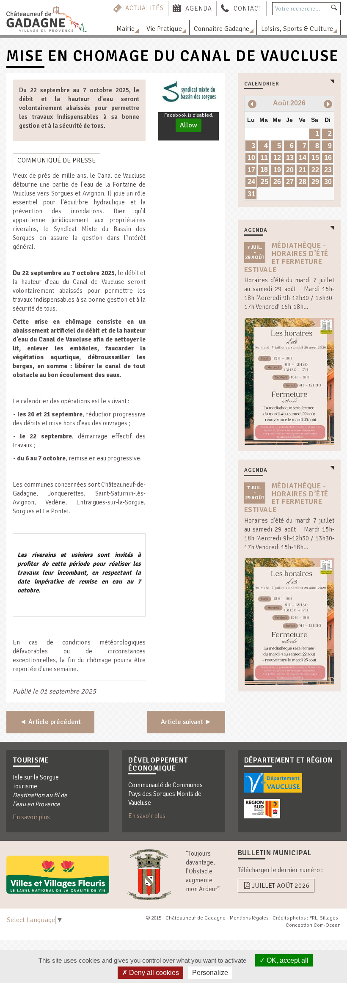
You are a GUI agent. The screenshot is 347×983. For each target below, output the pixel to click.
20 (290, 169)
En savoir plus (31, 817)
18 (264, 169)
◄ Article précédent (50, 722)
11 (264, 157)
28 (302, 181)
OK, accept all (286, 960)
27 (290, 181)
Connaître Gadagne (221, 29)
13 (290, 157)
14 (302, 157)
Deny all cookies (153, 972)
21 (302, 169)
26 (277, 181)
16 (328, 157)
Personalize (210, 972)
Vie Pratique (164, 29)
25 (264, 181)
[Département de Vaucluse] (273, 783)
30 (328, 181)
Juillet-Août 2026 (281, 885)
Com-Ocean (327, 925)
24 (251, 181)
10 (251, 157)
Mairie (125, 29)
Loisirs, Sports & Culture (297, 29)
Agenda (198, 8)
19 (277, 169)
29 (315, 181)
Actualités (144, 8)
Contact (248, 8)
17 (251, 169)
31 (251, 194)
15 (315, 157)
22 (315, 169)
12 (277, 157)
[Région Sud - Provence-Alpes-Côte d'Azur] (262, 808)
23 (328, 169)
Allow (188, 125)
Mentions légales (249, 918)
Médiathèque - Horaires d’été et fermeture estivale (286, 257)
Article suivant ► (186, 722)
